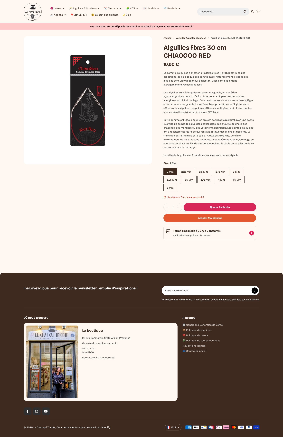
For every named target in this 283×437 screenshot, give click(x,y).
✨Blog (127, 14)
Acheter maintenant (210, 218)
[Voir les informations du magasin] (251, 233)
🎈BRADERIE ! (78, 14)
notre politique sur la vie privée (242, 299)
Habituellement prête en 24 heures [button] (191, 235)
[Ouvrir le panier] (258, 12)
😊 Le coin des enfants (104, 14)
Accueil (167, 38)
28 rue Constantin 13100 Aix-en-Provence (106, 337)
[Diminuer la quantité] (166, 207)
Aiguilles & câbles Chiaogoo (191, 38)
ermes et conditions (211, 299)
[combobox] (223, 12)
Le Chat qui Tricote (44, 427)
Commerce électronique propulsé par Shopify (83, 427)
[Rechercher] (245, 12)
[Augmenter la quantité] (178, 207)
